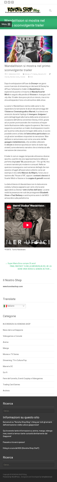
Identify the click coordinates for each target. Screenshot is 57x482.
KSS (31, 77)
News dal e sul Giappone (13, 330)
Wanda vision (14, 77)
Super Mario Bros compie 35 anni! (20, 263)
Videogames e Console (12, 336)
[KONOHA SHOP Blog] (20, 9)
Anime (5, 342)
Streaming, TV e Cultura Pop (15, 360)
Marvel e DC (42, 74)
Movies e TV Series (31, 74)
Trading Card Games (11, 384)
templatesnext (47, 477)
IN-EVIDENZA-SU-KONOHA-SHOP (16, 324)
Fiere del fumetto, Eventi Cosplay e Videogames (23, 378)
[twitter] (9, 3)
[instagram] (12, 3)
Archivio (6, 391)
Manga (6, 348)
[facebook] (5, 3)
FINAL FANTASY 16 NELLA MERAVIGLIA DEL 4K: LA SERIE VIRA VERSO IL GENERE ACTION (31, 267)
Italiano (10, 306)
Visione (22, 77)
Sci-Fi (5, 372)
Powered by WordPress (11, 477)
